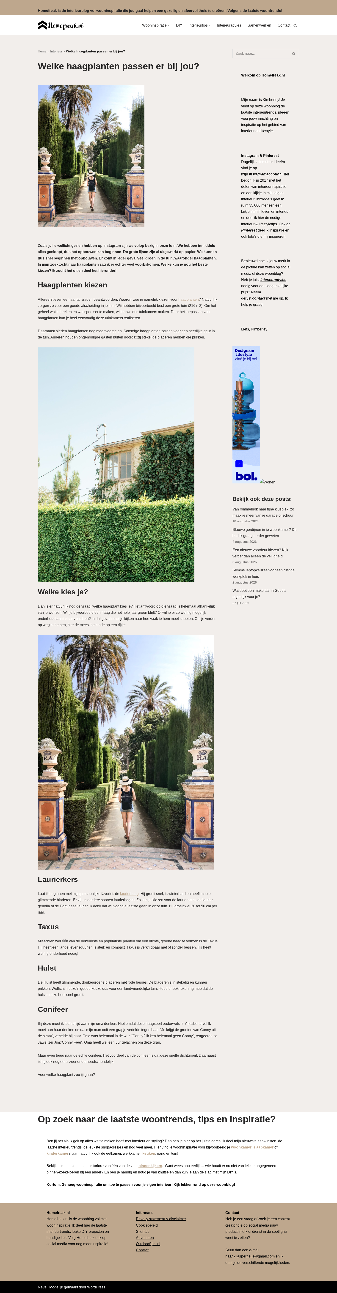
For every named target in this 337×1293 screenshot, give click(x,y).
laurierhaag (129, 894)
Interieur (56, 51)
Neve (42, 1287)
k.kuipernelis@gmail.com (254, 1256)
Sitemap (142, 1231)
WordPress (96, 1287)
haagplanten (188, 299)
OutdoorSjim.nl (148, 1244)
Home (42, 51)
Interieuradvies (229, 25)
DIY (179, 25)
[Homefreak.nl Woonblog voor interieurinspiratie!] (61, 25)
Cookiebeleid (147, 1225)
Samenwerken (259, 25)
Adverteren (145, 1238)
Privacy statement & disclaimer (161, 1219)
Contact (284, 25)
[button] (169, 25)
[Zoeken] (295, 25)
